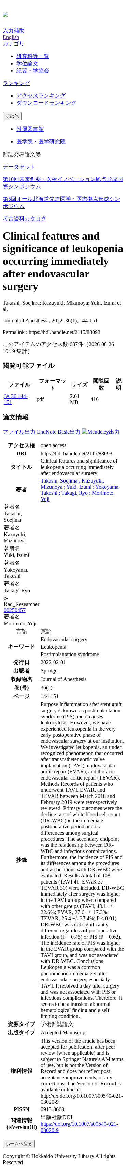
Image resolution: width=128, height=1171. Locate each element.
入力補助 (14, 30)
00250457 (15, 610)
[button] (14, 44)
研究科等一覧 (32, 56)
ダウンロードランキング (46, 103)
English (11, 37)
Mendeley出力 (103, 432)
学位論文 (27, 63)
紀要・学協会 (32, 70)
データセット (19, 167)
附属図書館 (30, 129)
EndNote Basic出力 (59, 432)
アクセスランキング (41, 96)
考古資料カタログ (24, 219)
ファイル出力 (19, 432)
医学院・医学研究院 (41, 141)
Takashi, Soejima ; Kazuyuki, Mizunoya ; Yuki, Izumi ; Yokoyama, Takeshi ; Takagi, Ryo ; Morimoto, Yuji (80, 490)
